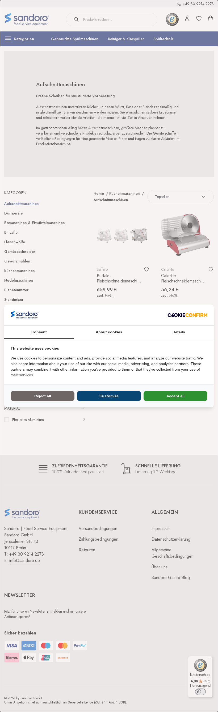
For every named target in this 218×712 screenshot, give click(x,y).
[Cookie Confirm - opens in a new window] (187, 315)
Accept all (175, 396)
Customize (109, 396)
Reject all (42, 396)
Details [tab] (179, 332)
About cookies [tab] (109, 332)
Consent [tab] (39, 332)
